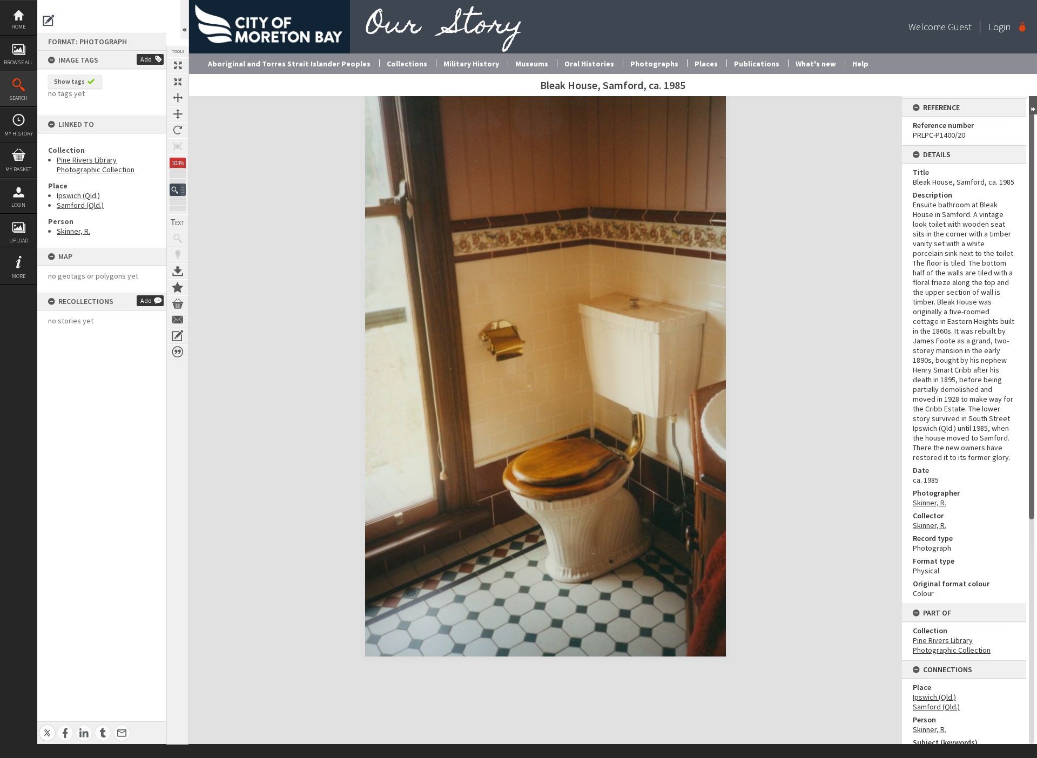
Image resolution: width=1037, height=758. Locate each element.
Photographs (654, 64)
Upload (18, 240)
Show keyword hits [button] (177, 239)
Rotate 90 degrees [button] (177, 130)
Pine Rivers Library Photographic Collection (95, 164)
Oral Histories (589, 64)
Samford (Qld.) (80, 205)
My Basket (18, 169)
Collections (407, 64)
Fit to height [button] (177, 114)
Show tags (69, 81)
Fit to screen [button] (177, 81)
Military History (471, 64)
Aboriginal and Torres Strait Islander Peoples (289, 64)
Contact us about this (177, 320)
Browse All (18, 62)
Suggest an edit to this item (49, 20)
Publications (756, 64)
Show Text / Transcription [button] (177, 222)
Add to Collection (177, 287)
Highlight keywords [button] (177, 255)
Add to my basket (177, 303)
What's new (816, 64)
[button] (178, 190)
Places (706, 64)
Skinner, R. (73, 231)
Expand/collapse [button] (1033, 105)
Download (177, 271)
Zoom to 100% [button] (177, 146)
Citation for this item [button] (177, 352)
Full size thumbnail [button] (177, 65)
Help (860, 64)
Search (18, 97)
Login (18, 204)
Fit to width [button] (177, 98)
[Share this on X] (47, 726)
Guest (960, 27)
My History (18, 133)
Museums (531, 64)
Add (146, 59)
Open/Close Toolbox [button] (184, 19)
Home (18, 26)
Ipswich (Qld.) (78, 195)
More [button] (18, 276)
